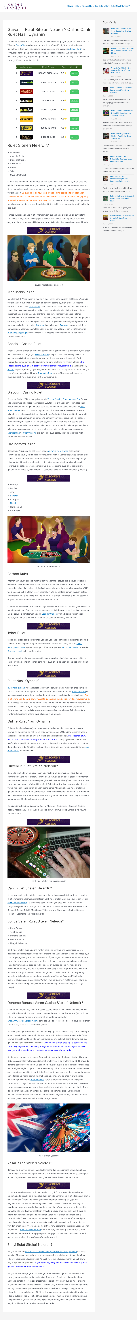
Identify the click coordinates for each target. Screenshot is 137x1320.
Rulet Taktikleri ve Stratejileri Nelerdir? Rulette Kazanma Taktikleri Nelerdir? (122, 113)
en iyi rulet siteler (70, 647)
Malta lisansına (42, 354)
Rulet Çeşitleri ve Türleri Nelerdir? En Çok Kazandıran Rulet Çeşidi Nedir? (121, 158)
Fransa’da (20, 45)
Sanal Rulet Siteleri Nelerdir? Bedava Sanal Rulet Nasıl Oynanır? (121, 90)
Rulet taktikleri (79, 691)
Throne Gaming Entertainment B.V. (63, 399)
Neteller (14, 503)
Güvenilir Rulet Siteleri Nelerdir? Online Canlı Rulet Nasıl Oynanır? (98, 6)
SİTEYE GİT (74, 73)
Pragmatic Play (45, 373)
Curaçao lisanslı (15, 651)
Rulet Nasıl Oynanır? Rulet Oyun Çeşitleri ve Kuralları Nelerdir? (121, 31)
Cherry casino (30, 433)
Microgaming (13, 433)
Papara (10, 369)
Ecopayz (64, 325)
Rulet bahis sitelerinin (30, 1229)
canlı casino (34, 306)
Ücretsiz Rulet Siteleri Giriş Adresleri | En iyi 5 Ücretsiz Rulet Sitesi (121, 70)
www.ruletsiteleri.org (17, 902)
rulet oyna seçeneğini (17, 332)
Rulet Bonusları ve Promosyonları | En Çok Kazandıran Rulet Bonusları (120, 178)
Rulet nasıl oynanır (16, 687)
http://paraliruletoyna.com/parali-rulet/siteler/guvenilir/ (51, 1251)
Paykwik (14, 495)
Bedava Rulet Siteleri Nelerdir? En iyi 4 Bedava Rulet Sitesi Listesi (122, 50)
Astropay (40, 325)
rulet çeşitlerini (75, 49)
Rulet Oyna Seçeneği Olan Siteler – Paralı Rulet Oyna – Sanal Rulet (121, 136)
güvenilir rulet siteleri (58, 451)
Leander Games (49, 614)
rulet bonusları (37, 1079)
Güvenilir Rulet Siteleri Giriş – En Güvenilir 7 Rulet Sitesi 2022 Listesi (122, 218)
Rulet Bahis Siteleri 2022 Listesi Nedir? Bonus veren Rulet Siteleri (122, 198)
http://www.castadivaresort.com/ (22, 1020)
